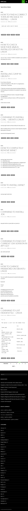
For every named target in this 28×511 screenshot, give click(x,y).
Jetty (2, 456)
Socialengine (3, 491)
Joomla (2, 458)
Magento (2, 470)
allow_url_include (10, 412)
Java (8, 231)
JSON (2, 463)
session (2, 489)
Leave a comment (13, 21)
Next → (14, 366)
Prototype (3, 486)
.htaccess (2, 428)
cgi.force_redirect (8, 410)
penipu (2, 417)
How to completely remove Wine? (12, 149)
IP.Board (2, 451)
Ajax (1, 430)
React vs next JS (4, 389)
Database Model (4, 439)
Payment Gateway (4, 479)
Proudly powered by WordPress (6, 509)
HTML (2, 449)
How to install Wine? (13, 185)
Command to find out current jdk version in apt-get (14, 243)
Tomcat (12, 34)
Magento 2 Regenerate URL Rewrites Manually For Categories (13, 396)
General (2, 446)
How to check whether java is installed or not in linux (12, 48)
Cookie (2, 437)
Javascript (3, 453)
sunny (2, 410)
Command (4, 34)
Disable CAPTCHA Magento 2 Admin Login (9, 392)
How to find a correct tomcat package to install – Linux (14, 17)
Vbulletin (2, 501)
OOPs (2, 477)
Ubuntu (17, 34)
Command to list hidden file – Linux (11, 311)
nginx (2, 475)
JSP (1, 465)
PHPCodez (3, 1)
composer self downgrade (6, 401)
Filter (2, 444)
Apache (2, 432)
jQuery (2, 461)
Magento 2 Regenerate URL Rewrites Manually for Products (13, 399)
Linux (2, 12)
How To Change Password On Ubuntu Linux (13, 268)
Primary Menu (26, 1)
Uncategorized (4, 498)
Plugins (2, 484)
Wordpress (3, 503)
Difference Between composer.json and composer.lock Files (13, 394)
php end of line (9, 414)
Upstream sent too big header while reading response (11, 382)
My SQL (2, 472)
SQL (1, 494)
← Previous (5, 363)
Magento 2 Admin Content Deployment (9, 387)
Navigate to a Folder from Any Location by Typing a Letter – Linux (14, 384)
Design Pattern (4, 442)
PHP (8, 256)
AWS (2, 435)
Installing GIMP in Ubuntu (11, 75)
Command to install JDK (12, 213)
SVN (1, 496)
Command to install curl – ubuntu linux (12, 118)
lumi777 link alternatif (5, 419)
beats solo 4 (3, 412)
